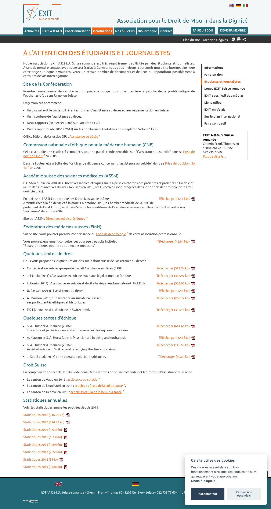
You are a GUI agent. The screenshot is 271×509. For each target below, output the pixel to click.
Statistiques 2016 (42, 429)
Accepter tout (207, 493)
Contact (166, 31)
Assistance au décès (83, 136)
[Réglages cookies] (233, 39)
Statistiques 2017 (43, 422)
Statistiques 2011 (42, 467)
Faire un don (213, 74)
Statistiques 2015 (42, 437)
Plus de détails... (214, 156)
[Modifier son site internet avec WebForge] (30, 501)
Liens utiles (212, 102)
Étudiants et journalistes (222, 81)
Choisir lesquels (203, 481)
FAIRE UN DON (203, 30)
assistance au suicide (82, 379)
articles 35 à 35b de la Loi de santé (99, 385)
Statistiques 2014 (42, 444)
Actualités (31, 31)
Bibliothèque (147, 31)
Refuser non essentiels (244, 493)
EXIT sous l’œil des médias (223, 95)
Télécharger (174, 198)
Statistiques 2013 (42, 452)
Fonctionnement (77, 31)
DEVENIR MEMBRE (233, 30)
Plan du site (191, 40)
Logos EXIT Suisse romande (224, 88)
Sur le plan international (222, 116)
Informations (102, 31)
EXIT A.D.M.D (52, 31)
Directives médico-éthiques (65, 218)
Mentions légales (215, 40)
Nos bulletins (125, 31)
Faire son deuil (215, 123)
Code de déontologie (111, 234)
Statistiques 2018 (43, 415)
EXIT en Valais (214, 109)
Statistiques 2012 (40, 459)
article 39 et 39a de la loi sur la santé (96, 392)
